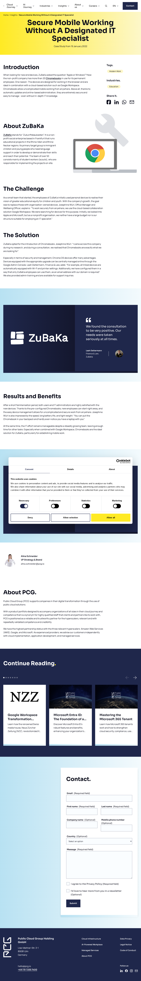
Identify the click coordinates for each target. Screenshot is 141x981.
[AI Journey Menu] (33, 6)
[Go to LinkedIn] (121, 970)
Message (71, 849)
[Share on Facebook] (109, 102)
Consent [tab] (29, 469)
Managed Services (90, 950)
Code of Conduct (128, 950)
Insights (62, 6)
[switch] (55, 506)
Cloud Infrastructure (91, 938)
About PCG (87, 956)
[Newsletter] (136, 970)
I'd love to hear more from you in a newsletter (96, 891)
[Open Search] (106, 6)
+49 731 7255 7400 (27, 969)
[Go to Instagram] (131, 970)
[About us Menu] (82, 6)
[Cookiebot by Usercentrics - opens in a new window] (118, 461)
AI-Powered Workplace (92, 944)
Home (6, 15)
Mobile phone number (112, 820)
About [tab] (112, 469)
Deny (30, 517)
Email (70, 793)
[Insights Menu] (68, 6)
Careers (93, 6)
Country (71, 836)
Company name (75, 820)
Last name (106, 806)
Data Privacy (126, 938)
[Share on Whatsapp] (124, 102)
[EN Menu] (117, 6)
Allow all (111, 517)
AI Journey (27, 5)
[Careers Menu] (99, 6)
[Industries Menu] (52, 6)
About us (78, 5)
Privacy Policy (94, 883)
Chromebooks (53, 78)
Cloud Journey (11, 5)
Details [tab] (70, 469)
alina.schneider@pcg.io (32, 564)
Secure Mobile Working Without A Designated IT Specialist (46, 15)
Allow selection (70, 517)
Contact (130, 6)
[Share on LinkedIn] (116, 102)
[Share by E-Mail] (132, 102)
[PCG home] (3, 5)
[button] (127, 677)
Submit (73, 903)
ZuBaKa (7, 134)
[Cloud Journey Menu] (17, 6)
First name (72, 806)
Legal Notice (126, 944)
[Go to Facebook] (126, 970)
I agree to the (86, 883)
